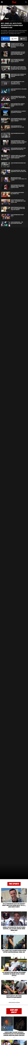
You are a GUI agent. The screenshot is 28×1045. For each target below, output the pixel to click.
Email (23, 38)
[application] (14, 13)
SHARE (15, 38)
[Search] (26, 2)
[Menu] (2, 2)
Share (6, 38)
